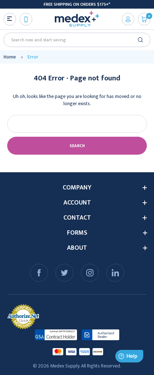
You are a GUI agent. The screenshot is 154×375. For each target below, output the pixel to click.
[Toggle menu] (10, 19)
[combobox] (74, 40)
